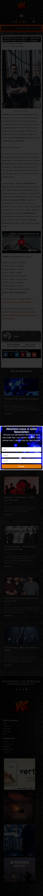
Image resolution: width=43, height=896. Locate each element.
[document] (21, 448)
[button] (40, 429)
